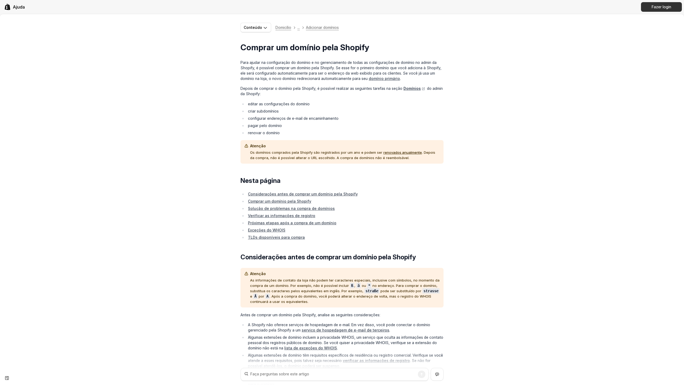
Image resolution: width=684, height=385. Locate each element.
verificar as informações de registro (376, 360)
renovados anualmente (402, 152)
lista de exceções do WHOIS (310, 348)
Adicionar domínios (322, 27)
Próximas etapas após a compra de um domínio (292, 223)
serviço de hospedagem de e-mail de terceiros (345, 330)
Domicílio (283, 27)
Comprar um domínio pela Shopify (279, 201)
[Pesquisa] (421, 374)
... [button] (298, 27)
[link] (14, 7)
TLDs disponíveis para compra (276, 237)
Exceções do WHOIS (266, 230)
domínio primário (384, 78)
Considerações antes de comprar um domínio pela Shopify (303, 194)
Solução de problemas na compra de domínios (291, 208)
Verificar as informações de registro (281, 215)
